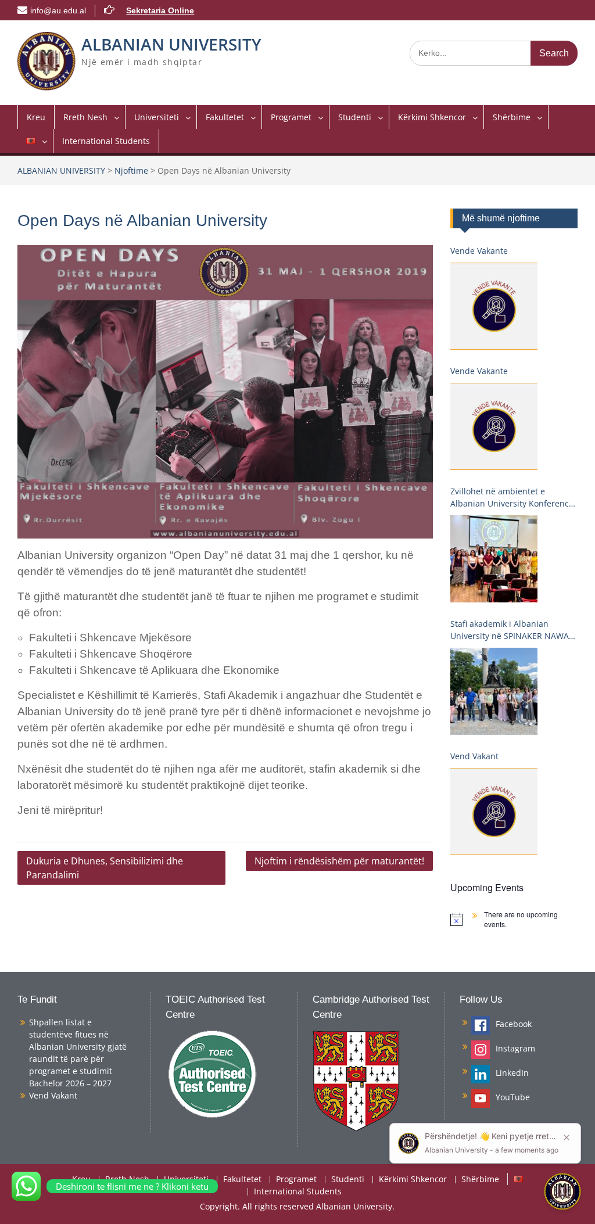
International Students (106, 140)
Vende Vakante (479, 250)
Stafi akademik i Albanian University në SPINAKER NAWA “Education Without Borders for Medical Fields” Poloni (511, 630)
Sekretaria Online (160, 10)
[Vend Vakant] (493, 811)
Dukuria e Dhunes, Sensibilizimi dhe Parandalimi (104, 868)
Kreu (36, 117)
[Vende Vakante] (493, 306)
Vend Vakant (474, 756)
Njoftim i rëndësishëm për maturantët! (339, 861)
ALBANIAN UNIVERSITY (171, 44)
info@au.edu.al (58, 10)
